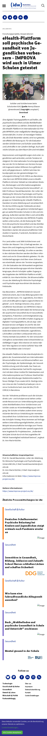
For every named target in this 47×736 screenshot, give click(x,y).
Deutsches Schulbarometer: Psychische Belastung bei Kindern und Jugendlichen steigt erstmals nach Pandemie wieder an (24, 525)
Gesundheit (7, 689)
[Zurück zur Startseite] (23, 5)
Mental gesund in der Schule (22, 651)
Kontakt (27, 692)
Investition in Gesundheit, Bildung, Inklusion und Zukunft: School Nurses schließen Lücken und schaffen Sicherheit (24, 562)
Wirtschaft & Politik (10, 695)
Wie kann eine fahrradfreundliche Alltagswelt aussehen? (23, 597)
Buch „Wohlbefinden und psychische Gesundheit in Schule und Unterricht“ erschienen (24, 625)
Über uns (28, 683)
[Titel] (5, 17)
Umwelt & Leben (9, 692)
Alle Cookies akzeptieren (12, 732)
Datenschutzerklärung (32, 689)
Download (23, 112)
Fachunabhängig (9, 698)
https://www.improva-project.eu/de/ (18, 491)
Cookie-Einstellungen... (10, 727)
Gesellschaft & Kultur (11, 686)
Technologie (7, 683)
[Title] (15, 17)
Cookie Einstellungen (32, 695)
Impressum (29, 686)
